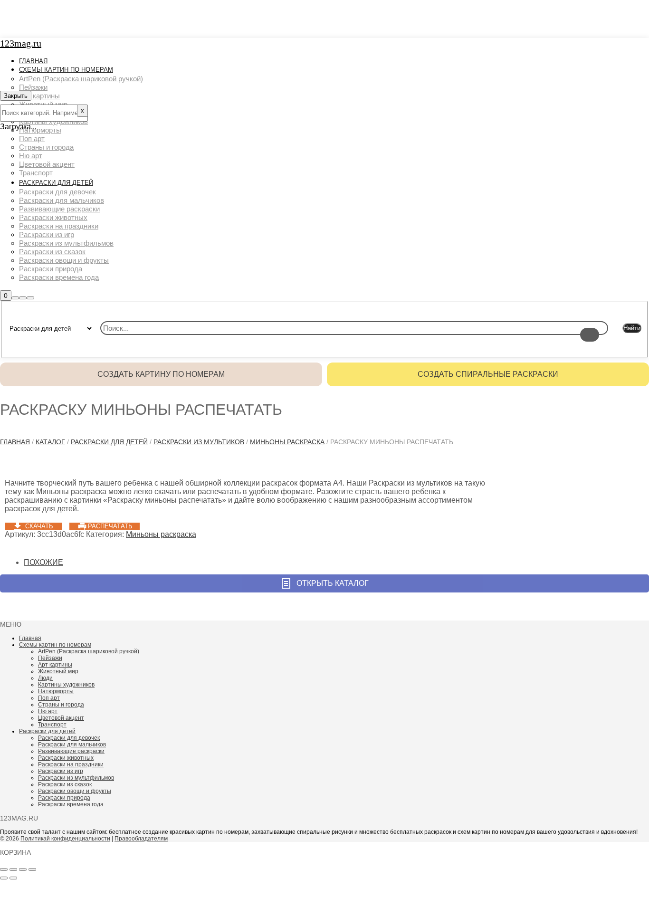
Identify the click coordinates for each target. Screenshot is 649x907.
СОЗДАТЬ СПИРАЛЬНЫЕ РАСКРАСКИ (488, 374)
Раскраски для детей (109, 442)
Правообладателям (141, 838)
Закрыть (16, 95)
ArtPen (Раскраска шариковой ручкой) (88, 651)
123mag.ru (20, 43)
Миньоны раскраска (287, 442)
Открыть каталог (332, 583)
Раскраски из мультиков (198, 442)
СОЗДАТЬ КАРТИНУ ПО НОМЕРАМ (161, 374)
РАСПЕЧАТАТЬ (110, 526)
